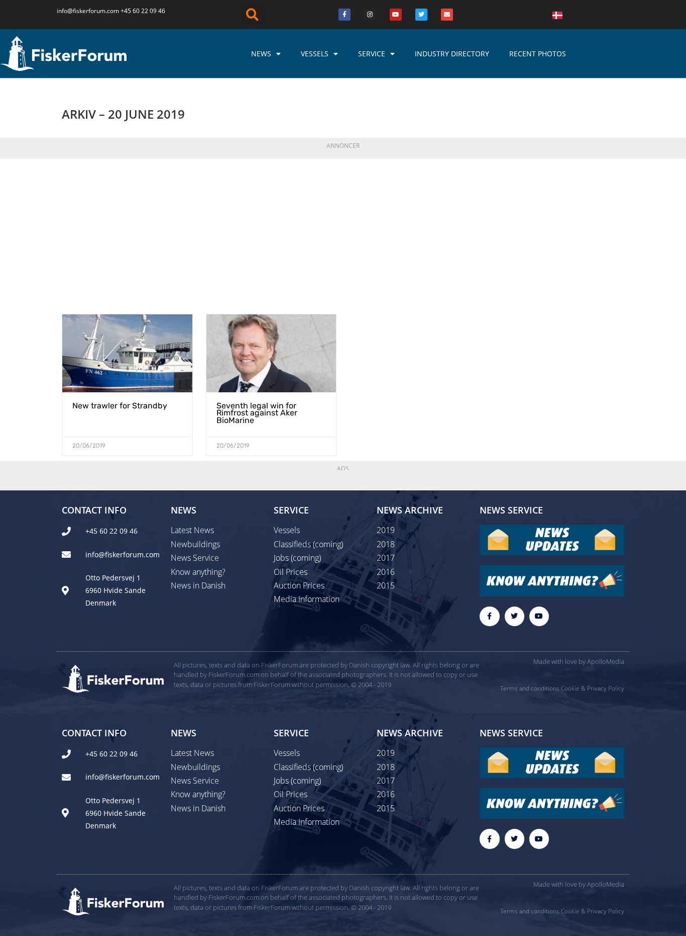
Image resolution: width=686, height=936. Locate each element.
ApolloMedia (605, 661)
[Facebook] (344, 15)
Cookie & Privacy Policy (592, 688)
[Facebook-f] (489, 616)
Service (371, 53)
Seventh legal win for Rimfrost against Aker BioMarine (256, 413)
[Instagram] (370, 15)
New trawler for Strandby (119, 405)
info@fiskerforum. (82, 11)
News (261, 53)
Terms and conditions (529, 688)
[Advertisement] (343, 233)
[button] (253, 15)
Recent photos (537, 53)
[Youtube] (396, 15)
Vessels (314, 53)
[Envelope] (447, 15)
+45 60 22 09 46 (143, 11)
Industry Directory (452, 53)
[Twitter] (421, 15)
